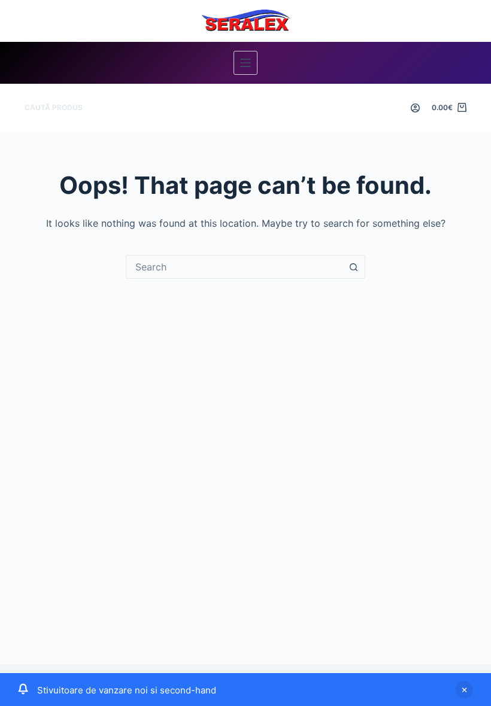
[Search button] (353, 266)
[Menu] (245, 63)
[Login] (415, 108)
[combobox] (234, 267)
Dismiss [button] (464, 690)
